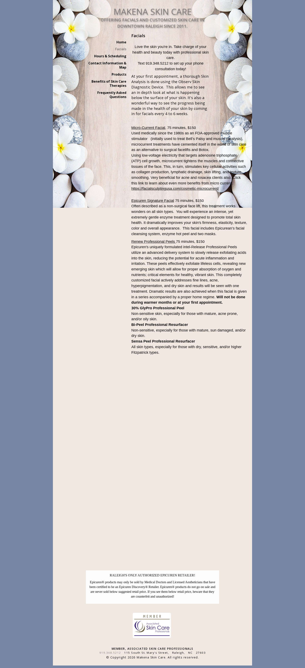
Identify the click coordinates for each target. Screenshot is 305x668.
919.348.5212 (110, 652)
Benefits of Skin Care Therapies (109, 83)
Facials (120, 49)
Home (121, 42)
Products (119, 74)
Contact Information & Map (107, 65)
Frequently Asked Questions (111, 94)
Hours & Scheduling (110, 56)
